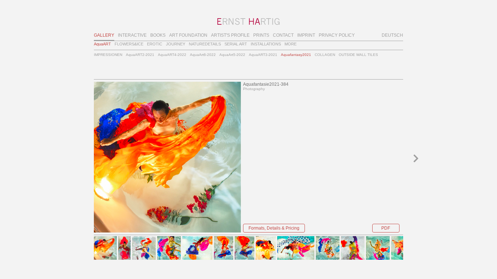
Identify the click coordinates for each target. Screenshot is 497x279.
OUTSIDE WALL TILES (358, 55)
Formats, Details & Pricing (274, 228)
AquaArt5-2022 (232, 55)
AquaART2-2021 (140, 55)
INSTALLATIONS (266, 44)
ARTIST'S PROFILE (230, 35)
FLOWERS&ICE (129, 44)
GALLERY (104, 35)
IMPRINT (306, 35)
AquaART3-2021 (263, 55)
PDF (385, 228)
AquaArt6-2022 (203, 55)
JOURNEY (175, 44)
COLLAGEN (325, 55)
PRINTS (261, 35)
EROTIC (154, 44)
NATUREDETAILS (205, 44)
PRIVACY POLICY (337, 35)
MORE (291, 44)
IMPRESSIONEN (108, 55)
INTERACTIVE (132, 35)
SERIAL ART (235, 44)
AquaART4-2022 (172, 55)
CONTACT (283, 35)
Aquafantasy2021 (296, 55)
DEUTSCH (392, 35)
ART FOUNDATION (188, 35)
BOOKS (158, 35)
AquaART (102, 44)
